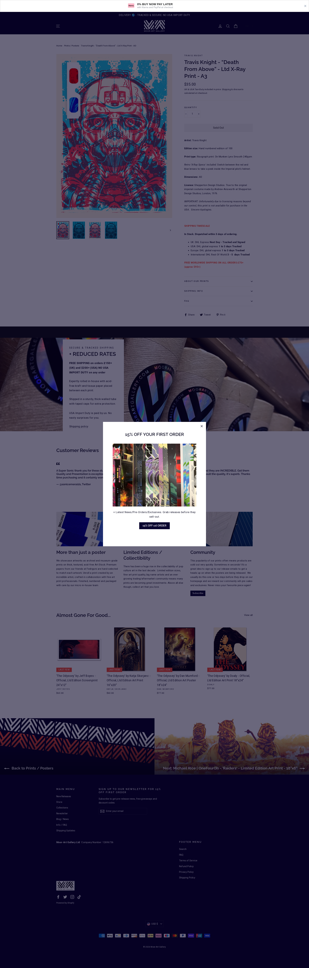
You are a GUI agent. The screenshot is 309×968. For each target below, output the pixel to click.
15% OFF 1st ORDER (154, 525)
